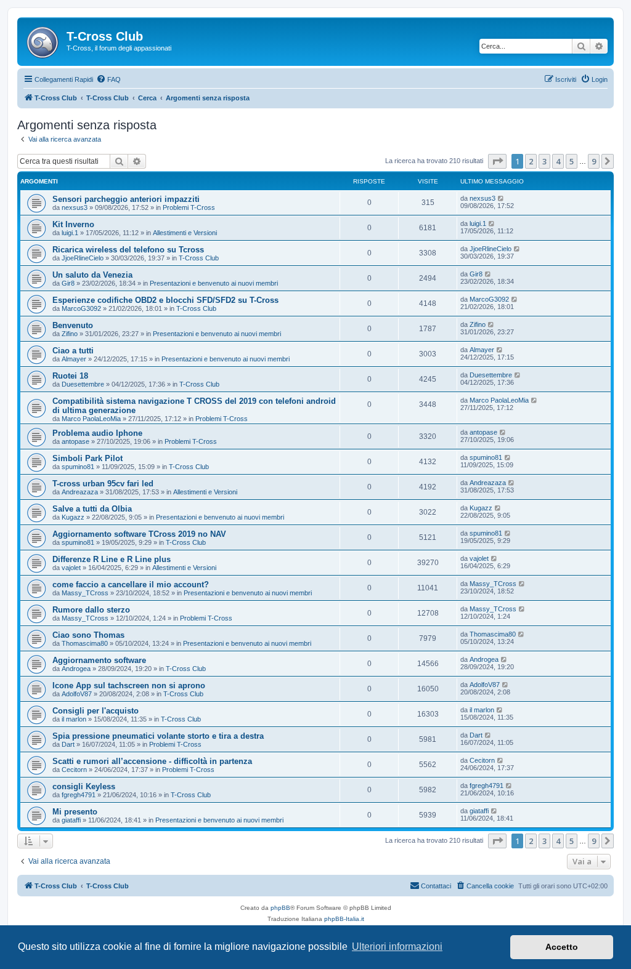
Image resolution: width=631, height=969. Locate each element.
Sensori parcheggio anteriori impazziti (126, 199)
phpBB (280, 907)
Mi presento (74, 811)
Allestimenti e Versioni (185, 232)
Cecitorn (74, 769)
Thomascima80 (85, 643)
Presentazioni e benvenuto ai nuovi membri (214, 283)
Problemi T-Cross (189, 207)
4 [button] (558, 161)
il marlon (74, 719)
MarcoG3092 (81, 308)
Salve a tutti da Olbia (92, 508)
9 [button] (594, 161)
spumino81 (78, 466)
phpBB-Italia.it (344, 918)
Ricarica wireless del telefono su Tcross (128, 249)
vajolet (71, 567)
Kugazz (73, 517)
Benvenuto (72, 325)
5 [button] (571, 161)
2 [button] (531, 161)
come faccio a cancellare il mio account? (130, 584)
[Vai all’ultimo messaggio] (501, 198)
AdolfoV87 (77, 694)
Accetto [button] (561, 947)
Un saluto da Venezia (92, 274)
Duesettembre (83, 384)
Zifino (70, 333)
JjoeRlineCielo (83, 258)
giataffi (71, 820)
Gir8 (68, 283)
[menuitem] (108, 79)
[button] (497, 161)
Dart (68, 744)
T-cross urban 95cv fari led (102, 483)
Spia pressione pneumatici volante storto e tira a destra (158, 736)
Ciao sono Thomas (88, 635)
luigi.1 (70, 232)
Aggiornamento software (99, 660)
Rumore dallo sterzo (91, 609)
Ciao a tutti (73, 350)
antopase (75, 441)
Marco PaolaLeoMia (91, 418)
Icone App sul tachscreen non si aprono (128, 685)
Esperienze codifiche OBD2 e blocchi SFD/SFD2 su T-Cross (165, 300)
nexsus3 (75, 207)
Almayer (74, 359)
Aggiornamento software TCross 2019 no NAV (139, 534)
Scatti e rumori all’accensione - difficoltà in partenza (152, 761)
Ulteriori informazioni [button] (397, 946)
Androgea (76, 668)
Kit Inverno (73, 224)
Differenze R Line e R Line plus (111, 559)
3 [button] (544, 161)
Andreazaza (80, 492)
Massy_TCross (85, 593)
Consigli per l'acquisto (95, 710)
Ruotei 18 (70, 375)
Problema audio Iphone (97, 433)
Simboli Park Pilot (87, 458)
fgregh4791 (79, 794)
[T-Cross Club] (43, 40)
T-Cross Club (199, 258)
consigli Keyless (83, 786)
